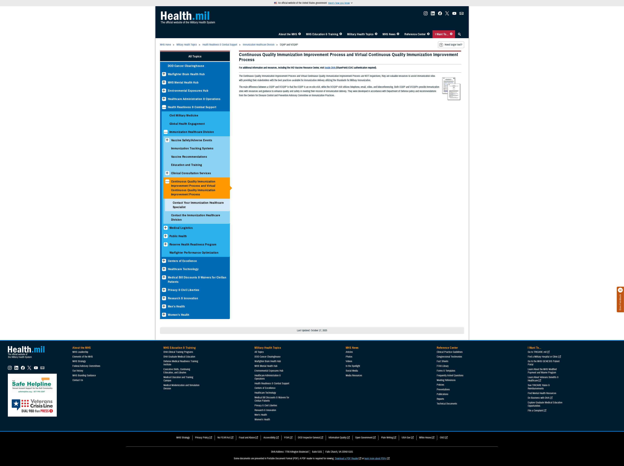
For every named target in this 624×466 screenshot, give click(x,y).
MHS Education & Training (322, 34)
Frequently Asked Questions (450, 375)
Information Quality (338, 437)
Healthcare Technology (183, 269)
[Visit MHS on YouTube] (454, 14)
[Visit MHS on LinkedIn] (433, 14)
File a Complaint (535, 410)
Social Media (352, 370)
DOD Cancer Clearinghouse (186, 66)
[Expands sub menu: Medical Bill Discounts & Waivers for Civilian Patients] (164, 277)
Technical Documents (447, 403)
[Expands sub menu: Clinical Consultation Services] (167, 173)
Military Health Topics (360, 34)
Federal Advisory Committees (86, 366)
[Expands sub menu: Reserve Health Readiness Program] (166, 244)
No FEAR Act (223, 437)
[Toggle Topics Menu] (376, 34)
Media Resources (354, 375)
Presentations (443, 389)
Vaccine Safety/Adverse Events (191, 140)
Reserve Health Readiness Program (192, 244)
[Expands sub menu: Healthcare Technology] (164, 269)
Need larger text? (453, 44)
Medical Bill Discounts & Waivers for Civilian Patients (197, 279)
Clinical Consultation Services (191, 173)
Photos (349, 356)
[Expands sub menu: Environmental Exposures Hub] (164, 91)
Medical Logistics (181, 228)
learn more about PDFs (375, 458)
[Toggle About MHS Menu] (299, 34)
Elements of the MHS (82, 356)
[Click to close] (620, 290)
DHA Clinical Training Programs (178, 352)
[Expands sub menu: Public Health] (166, 236)
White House (425, 437)
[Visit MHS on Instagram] (426, 14)
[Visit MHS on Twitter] (447, 14)
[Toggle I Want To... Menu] (451, 34)
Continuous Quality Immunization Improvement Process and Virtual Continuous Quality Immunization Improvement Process (193, 188)
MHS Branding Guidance (84, 375)
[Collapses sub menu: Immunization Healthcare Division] (166, 132)
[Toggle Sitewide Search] (459, 34)
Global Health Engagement (187, 124)
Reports (440, 399)
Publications (442, 394)
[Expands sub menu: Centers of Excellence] (164, 261)
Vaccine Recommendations (189, 157)
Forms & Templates (446, 370)
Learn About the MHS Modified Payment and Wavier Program (542, 371)
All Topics (195, 56)
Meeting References (446, 380)
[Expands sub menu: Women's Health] (164, 315)
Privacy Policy (202, 437)
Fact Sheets (442, 361)
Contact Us (77, 380)
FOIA (286, 437)
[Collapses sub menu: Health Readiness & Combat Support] (164, 107)
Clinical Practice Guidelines (450, 352)
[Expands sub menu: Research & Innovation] (164, 298)
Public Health (178, 236)
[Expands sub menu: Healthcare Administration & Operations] (164, 99)
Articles (349, 352)
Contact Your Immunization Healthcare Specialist (198, 205)
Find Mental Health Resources (542, 393)
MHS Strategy (79, 361)
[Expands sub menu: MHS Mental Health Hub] (164, 82)
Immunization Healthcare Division (191, 132)
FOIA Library (443, 366)
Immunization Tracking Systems (192, 148)
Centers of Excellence (182, 261)
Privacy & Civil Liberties (184, 290)
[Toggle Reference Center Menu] (428, 34)
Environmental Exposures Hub (188, 90)
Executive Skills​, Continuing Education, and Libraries (176, 371)
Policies (440, 384)
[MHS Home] (28, 358)
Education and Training (186, 165)
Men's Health (176, 306)
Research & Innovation (183, 298)
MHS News (389, 34)
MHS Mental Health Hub (183, 82)
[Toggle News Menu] (398, 34)
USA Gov (406, 437)
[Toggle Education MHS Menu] (340, 34)
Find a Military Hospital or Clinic (543, 356)
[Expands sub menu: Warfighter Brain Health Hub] (164, 74)
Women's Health (178, 315)
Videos (349, 361)
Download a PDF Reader (346, 458)
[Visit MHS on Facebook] (440, 14)
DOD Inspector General (309, 437)
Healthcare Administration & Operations (194, 99)
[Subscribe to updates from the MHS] (461, 14)
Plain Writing (387, 437)
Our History (77, 370)
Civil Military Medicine (183, 115)
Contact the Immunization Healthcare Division (195, 217)
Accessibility (269, 437)
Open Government (363, 437)
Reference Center (415, 34)
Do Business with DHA (538, 397)
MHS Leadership (80, 352)
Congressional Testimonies (449, 356)
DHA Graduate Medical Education (179, 356)
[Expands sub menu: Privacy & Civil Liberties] (164, 290)
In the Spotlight (353, 366)
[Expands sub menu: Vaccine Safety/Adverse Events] (167, 140)
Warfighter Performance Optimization (194, 252)
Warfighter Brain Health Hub (186, 74)
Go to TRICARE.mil (537, 352)
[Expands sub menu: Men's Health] (164, 306)
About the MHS (288, 34)
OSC (442, 437)
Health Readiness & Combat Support (192, 107)
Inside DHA (330, 67)
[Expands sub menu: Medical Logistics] (166, 228)
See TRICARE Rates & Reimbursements (539, 387)
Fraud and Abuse (247, 437)
